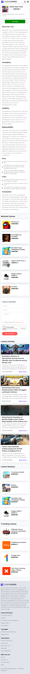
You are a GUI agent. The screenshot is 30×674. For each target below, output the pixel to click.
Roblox (3, 618)
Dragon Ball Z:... (6, 623)
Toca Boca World (6, 615)
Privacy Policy (5, 662)
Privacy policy (19, 322)
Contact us (4, 659)
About (3, 657)
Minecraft (4, 648)
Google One (5, 634)
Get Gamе (15, 21)
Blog (2, 665)
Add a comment (10, 333)
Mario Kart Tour (16, 7)
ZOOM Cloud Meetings (8, 632)
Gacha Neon (5, 625)
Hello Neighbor (6, 651)
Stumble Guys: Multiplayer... (10, 620)
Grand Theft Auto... (7, 640)
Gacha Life (4, 643)
